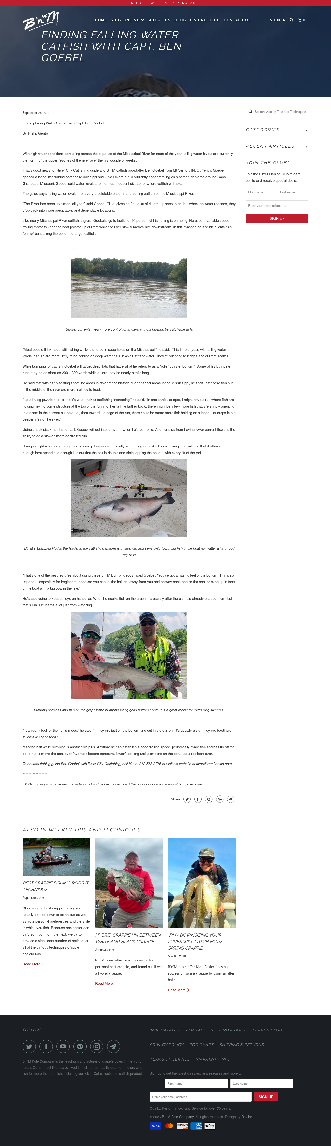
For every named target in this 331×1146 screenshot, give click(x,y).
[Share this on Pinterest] (208, 799)
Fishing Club (205, 20)
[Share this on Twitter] (186, 799)
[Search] (292, 20)
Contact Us (237, 20)
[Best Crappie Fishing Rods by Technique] (56, 857)
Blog (180, 20)
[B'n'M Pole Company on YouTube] (64, 1046)
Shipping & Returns (241, 1044)
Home (101, 20)
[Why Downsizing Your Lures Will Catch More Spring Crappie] (202, 883)
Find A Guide (233, 1030)
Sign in (278, 20)
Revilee (247, 1116)
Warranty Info (213, 1059)
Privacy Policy (166, 1044)
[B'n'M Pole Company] (47, 22)
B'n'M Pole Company (178, 1116)
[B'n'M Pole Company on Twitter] (31, 1046)
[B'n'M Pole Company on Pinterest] (81, 1046)
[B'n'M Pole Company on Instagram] (98, 1046)
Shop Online (126, 20)
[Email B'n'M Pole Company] (115, 1046)
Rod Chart (201, 1044)
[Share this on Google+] (219, 799)
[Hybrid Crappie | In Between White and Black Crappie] (129, 883)
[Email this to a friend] (230, 799)
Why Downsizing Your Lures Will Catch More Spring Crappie (195, 941)
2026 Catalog (165, 1030)
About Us (160, 20)
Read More (32, 963)
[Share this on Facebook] (197, 799)
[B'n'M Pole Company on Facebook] (47, 1046)
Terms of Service (170, 1059)
